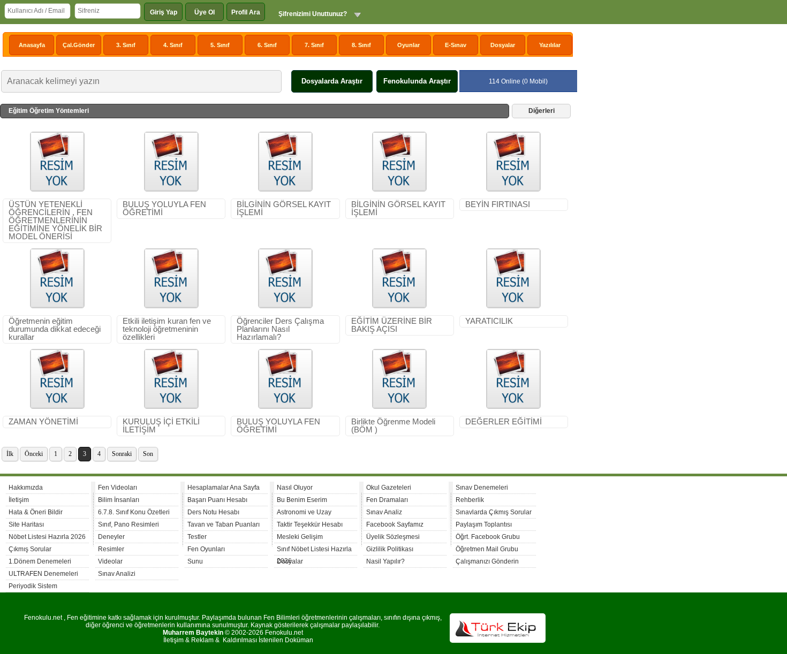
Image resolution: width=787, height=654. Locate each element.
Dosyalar (502, 45)
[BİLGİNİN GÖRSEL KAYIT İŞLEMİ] (285, 189)
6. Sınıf (267, 45)
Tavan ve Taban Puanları (223, 524)
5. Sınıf (220, 45)
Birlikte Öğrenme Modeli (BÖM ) (393, 425)
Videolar (110, 561)
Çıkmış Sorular (30, 549)
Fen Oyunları (206, 549)
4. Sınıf (173, 45)
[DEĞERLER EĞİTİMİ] (513, 406)
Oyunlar (408, 45)
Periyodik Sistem (33, 586)
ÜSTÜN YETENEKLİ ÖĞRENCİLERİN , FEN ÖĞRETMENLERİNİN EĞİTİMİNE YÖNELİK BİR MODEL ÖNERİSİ (55, 220)
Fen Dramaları (387, 500)
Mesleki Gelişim (300, 537)
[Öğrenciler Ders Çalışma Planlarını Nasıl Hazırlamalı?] (285, 306)
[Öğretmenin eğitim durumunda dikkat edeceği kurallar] (57, 306)
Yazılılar (550, 45)
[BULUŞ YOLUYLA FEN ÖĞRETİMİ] (171, 189)
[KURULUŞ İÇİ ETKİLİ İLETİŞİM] (171, 406)
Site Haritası (26, 524)
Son (148, 454)
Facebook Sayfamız (394, 524)
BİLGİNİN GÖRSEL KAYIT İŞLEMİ (284, 208)
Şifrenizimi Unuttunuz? (312, 14)
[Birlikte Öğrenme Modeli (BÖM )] (399, 406)
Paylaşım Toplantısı (484, 524)
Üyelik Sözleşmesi (393, 537)
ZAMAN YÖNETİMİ (43, 421)
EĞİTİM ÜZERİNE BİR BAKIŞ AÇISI (391, 325)
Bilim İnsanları (118, 500)
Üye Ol (204, 12)
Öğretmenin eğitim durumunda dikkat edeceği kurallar (55, 329)
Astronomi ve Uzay (304, 512)
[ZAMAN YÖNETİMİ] (57, 406)
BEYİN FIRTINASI (497, 204)
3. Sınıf (125, 45)
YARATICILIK (489, 321)
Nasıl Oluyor (295, 487)
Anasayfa (32, 45)
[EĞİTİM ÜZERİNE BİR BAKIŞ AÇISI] (399, 306)
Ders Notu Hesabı (213, 512)
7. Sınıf (314, 45)
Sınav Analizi (116, 573)
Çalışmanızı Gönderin (487, 561)
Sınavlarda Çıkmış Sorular (494, 512)
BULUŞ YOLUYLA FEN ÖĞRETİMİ (164, 208)
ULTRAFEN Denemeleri (43, 573)
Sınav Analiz (384, 512)
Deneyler (111, 537)
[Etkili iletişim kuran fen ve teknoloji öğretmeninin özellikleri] (171, 306)
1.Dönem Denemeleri (40, 561)
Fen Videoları (117, 487)
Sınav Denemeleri (482, 487)
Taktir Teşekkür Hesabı (310, 524)
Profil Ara (245, 12)
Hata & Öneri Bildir (36, 512)
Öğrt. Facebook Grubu (488, 537)
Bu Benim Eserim (302, 500)
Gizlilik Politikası (389, 549)
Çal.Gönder (79, 45)
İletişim (19, 500)
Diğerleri (541, 111)
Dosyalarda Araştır (331, 81)
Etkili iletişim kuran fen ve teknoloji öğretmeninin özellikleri (167, 329)
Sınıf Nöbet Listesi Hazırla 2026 (314, 550)
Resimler (111, 549)
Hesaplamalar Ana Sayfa (223, 487)
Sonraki (122, 454)
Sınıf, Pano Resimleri (128, 524)
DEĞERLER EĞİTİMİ (503, 421)
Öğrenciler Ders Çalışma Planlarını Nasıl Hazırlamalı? (280, 329)
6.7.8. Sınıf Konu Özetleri (134, 512)
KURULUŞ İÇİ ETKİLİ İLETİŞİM (161, 425)
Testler (197, 537)
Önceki (34, 454)
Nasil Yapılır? (385, 561)
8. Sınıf (361, 45)
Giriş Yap (163, 12)
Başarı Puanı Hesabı (217, 500)
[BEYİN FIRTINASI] (513, 189)
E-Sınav (455, 45)
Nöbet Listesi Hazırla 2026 (47, 537)
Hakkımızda (26, 487)
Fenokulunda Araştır (417, 81)
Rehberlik (470, 500)
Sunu (195, 561)
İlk (9, 454)
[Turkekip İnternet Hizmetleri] (498, 640)
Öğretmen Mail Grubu (487, 549)
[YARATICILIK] (513, 306)
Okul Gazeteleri (388, 487)
